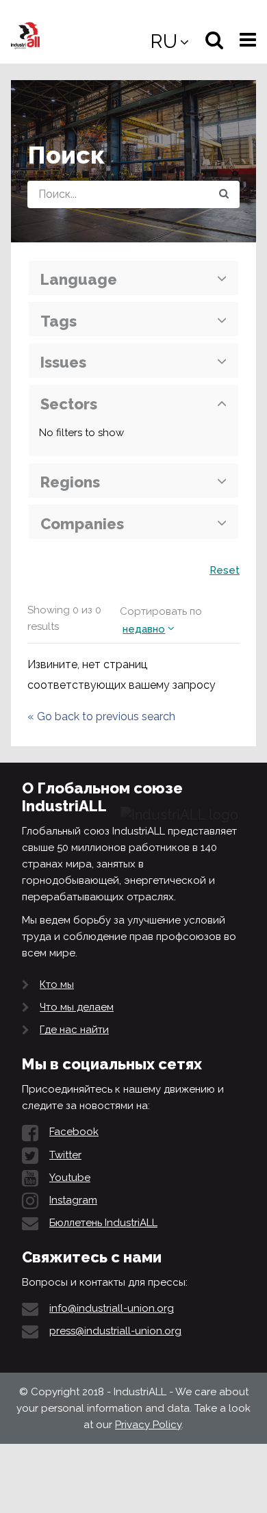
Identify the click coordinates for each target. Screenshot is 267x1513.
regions (70, 482)
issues (63, 362)
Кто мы (57, 984)
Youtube (69, 1177)
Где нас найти (74, 1030)
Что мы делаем (77, 1007)
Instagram (73, 1200)
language (78, 279)
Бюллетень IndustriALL (103, 1223)
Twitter (65, 1155)
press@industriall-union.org (115, 1331)
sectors (68, 404)
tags (58, 321)
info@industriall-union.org (111, 1308)
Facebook (74, 1132)
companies (82, 524)
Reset (224, 570)
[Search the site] (224, 194)
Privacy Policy (148, 1425)
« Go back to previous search (101, 716)
